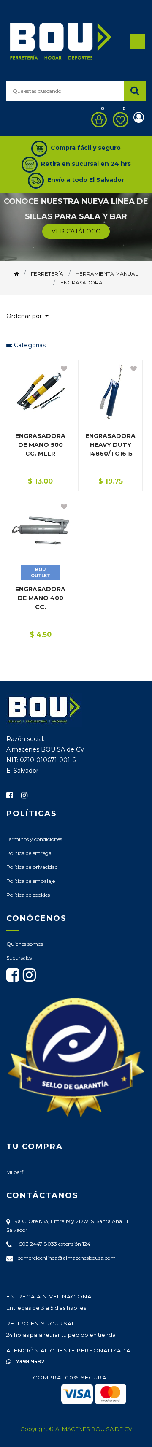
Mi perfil (16, 1172)
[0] (97, 119)
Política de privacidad (32, 867)
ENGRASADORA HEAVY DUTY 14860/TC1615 (110, 444)
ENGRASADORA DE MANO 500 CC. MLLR (40, 444)
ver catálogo (76, 231)
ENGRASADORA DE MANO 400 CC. (40, 598)
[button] (30, 316)
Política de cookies (28, 895)
